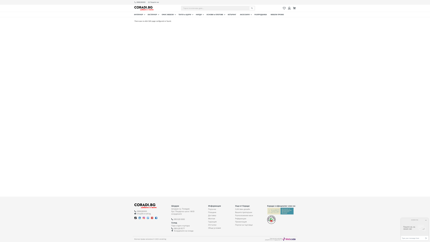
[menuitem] (139, 14)
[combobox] (218, 8)
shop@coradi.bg (144, 214)
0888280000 (142, 211)
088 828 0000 (179, 219)
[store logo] (143, 8)
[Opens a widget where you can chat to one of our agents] (414, 229)
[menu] (215, 14)
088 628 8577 (179, 228)
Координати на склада (183, 231)
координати (176, 214)
